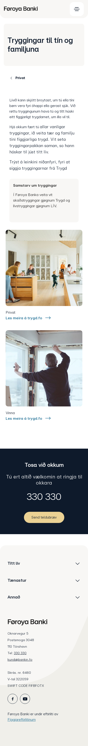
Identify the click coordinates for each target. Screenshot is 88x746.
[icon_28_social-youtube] (25, 699)
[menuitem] (33, 9)
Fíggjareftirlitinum (22, 719)
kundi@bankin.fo (20, 659)
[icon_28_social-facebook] (13, 699)
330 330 (44, 496)
